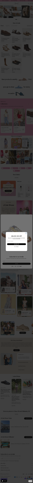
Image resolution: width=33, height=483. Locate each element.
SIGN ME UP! (16, 244)
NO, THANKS (16, 246)
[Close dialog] (26, 233)
